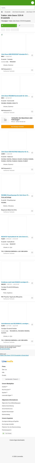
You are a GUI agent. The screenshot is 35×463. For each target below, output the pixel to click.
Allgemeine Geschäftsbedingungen (11, 403)
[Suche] (32, 7)
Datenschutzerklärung (8, 406)
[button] (32, 2)
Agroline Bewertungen (8, 411)
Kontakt (4, 375)
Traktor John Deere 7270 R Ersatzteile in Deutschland (14, 355)
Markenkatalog (6, 414)
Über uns (4, 369)
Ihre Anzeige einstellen (17, 126)
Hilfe (3, 372)
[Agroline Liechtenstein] (11, 2)
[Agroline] (2, 12)
